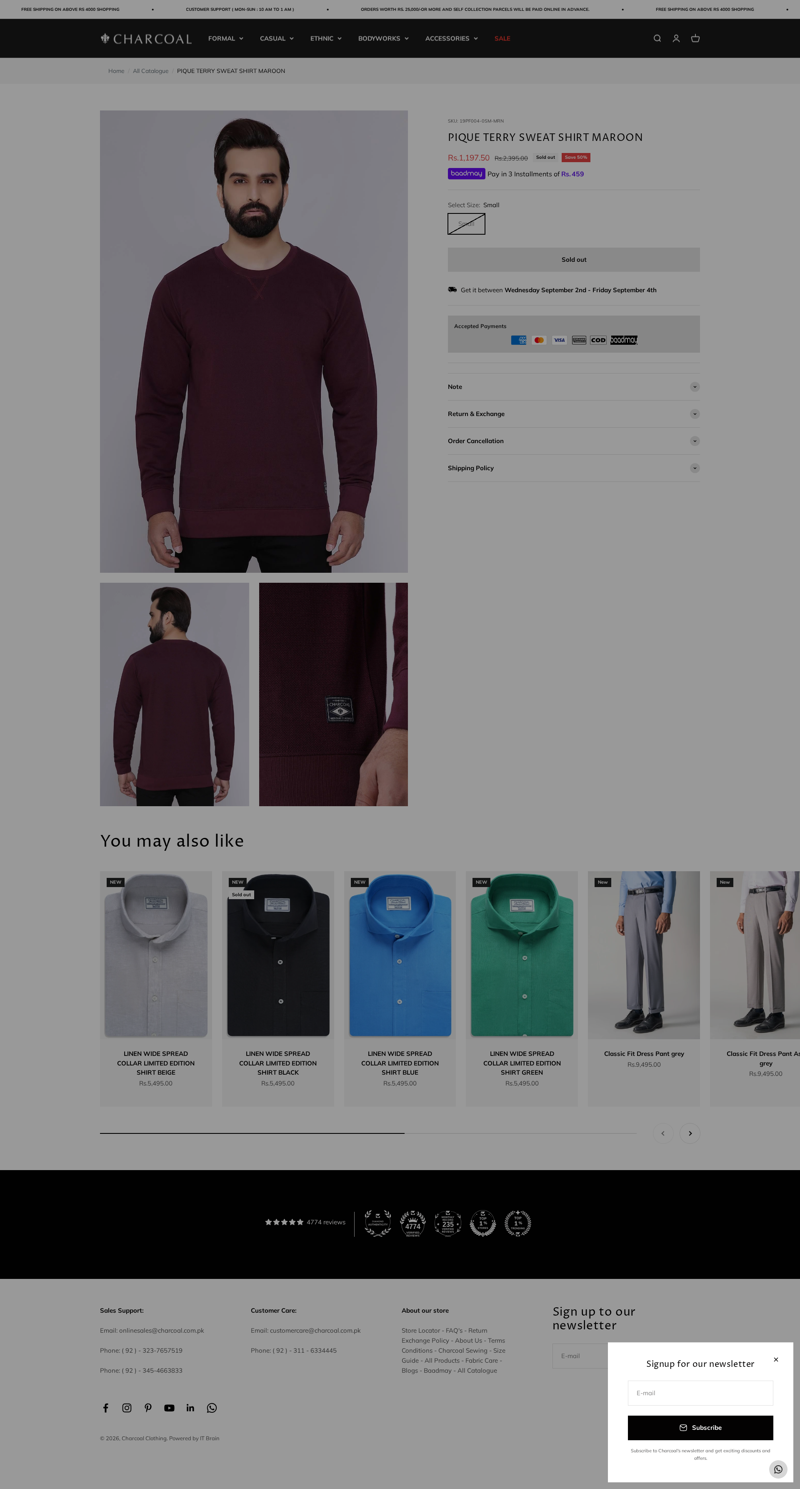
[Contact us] (778, 1469)
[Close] (776, 1360)
